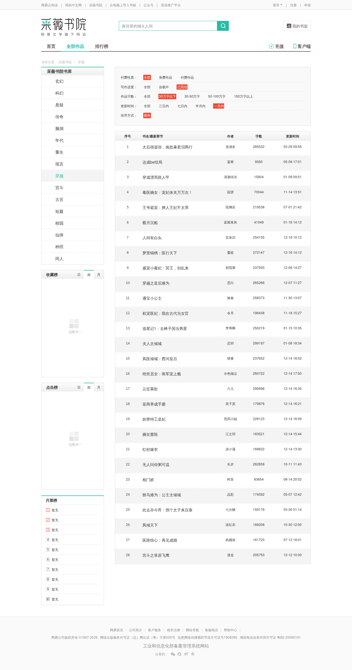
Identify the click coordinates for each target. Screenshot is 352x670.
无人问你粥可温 (155, 464)
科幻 (59, 93)
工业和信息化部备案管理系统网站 (176, 646)
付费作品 (187, 77)
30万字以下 (167, 96)
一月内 (219, 105)
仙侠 (59, 235)
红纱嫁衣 (150, 449)
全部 (147, 77)
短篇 (59, 211)
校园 (59, 223)
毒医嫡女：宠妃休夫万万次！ (167, 192)
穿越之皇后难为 (155, 283)
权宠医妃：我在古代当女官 (165, 313)
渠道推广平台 (171, 4)
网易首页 (116, 629)
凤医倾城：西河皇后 (159, 358)
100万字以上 (243, 96)
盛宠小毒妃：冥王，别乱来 (165, 268)
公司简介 (135, 629)
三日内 (164, 105)
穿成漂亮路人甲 (155, 177)
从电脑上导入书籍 (123, 4)
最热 (147, 115)
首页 (51, 46)
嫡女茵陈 (150, 434)
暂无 (55, 510)
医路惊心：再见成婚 (159, 540)
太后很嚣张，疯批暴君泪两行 (167, 147)
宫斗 (59, 187)
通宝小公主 (152, 298)
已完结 (182, 86)
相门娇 (148, 479)
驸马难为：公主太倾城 (161, 494)
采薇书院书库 (59, 71)
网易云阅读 (49, 4)
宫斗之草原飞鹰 (155, 555)
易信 (179, 654)
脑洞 (59, 128)
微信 (173, 654)
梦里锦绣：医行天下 (159, 252)
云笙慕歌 (150, 388)
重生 (59, 152)
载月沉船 (150, 222)
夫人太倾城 (152, 343)
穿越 (59, 175)
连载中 (164, 86)
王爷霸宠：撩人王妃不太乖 (165, 207)
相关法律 (173, 629)
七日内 (182, 105)
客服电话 (211, 629)
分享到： (161, 654)
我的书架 (300, 26)
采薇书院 (95, 4)
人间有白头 (152, 237)
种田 (59, 246)
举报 (307, 4)
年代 (59, 140)
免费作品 (165, 77)
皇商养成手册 (154, 404)
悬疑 (59, 104)
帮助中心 (230, 629)
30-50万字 (192, 96)
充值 (279, 46)
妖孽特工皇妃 (154, 419)
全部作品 (75, 46)
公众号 (148, 4)
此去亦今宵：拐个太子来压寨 (167, 509)
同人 (59, 258)
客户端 (304, 46)
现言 (59, 164)
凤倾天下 (150, 525)
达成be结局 (152, 162)
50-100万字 (217, 96)
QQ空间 (193, 654)
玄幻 (59, 81)
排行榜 (101, 46)
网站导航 (192, 629)
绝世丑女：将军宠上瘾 (161, 373)
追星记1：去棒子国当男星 (164, 328)
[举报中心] (326, 638)
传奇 (59, 116)
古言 (59, 199)
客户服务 (154, 629)
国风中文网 (73, 4)
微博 (186, 654)
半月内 (200, 105)
